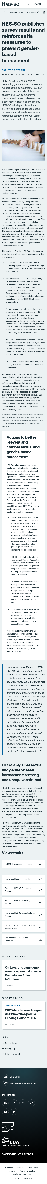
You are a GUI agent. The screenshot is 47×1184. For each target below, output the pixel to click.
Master (13, 12)
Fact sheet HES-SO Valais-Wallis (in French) (20, 914)
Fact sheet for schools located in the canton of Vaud (20, 927)
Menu (37, 3)
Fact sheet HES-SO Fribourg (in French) (18, 889)
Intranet (12, 1171)
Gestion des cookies (22, 1174)
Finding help (10, 1048)
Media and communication (23, 1083)
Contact (9, 1167)
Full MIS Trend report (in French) (18, 864)
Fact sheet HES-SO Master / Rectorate (17, 939)
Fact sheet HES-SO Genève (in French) (18, 902)
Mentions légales (27, 1171)
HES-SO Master (29, 12)
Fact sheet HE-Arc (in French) (17, 879)
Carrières (20, 1167)
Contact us (15, 1077)
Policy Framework (12, 1054)
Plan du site (33, 1167)
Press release (11, 1043)
